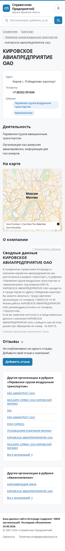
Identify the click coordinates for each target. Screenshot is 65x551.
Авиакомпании (24, 112)
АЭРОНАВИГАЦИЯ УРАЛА (21, 484)
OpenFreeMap (13, 223)
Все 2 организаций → (20, 497)
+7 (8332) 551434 (23, 92)
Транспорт (27, 31)
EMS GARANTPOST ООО (21, 393)
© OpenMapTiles (28, 223)
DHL (9, 410)
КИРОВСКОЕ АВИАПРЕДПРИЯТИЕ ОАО (30, 437)
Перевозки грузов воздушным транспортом (31, 37)
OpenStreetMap (13, 227)
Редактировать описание (46, 249)
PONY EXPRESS (15, 424)
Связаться (9, 536)
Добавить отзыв (18, 362)
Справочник (10, 31)
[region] (32, 200)
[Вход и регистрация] (58, 8)
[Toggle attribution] (58, 224)
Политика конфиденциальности (38, 536)
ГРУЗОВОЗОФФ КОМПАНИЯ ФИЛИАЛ (29, 430)
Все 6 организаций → (20, 454)
